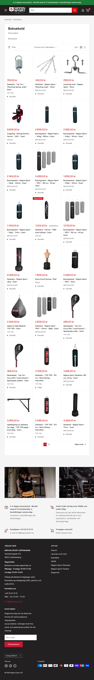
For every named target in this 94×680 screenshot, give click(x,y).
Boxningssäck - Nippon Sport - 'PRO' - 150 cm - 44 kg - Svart (75, 232)
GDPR (53, 561)
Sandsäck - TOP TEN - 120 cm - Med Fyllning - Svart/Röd (46, 427)
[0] (87, 10)
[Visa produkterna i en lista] (85, 47)
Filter (14, 47)
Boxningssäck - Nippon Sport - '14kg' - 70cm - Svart (18, 231)
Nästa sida (79, 444)
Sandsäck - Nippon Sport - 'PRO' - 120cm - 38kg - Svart (47, 327)
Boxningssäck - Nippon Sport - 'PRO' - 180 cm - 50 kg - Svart (47, 183)
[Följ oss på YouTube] (15, 665)
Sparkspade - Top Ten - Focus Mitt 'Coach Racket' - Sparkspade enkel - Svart (74, 328)
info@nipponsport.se (13, 601)
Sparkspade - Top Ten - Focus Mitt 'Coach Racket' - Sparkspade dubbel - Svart (18, 378)
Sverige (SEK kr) (11, 656)
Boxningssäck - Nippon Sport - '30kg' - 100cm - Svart (75, 181)
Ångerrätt (55, 572)
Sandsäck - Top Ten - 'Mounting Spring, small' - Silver (17, 87)
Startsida (8, 20)
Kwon (37, 282)
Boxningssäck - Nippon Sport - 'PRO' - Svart (75, 280)
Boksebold (17, 20)
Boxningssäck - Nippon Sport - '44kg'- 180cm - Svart (47, 135)
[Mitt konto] (83, 10)
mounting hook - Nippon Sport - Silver (73, 85)
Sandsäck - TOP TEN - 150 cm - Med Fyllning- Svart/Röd (46, 378)
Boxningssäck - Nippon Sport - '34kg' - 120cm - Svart (18, 181)
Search (54, 550)
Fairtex (10, 140)
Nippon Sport (40, 90)
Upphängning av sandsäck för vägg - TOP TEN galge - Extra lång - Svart (18, 427)
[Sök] (74, 10)
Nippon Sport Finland (60, 569)
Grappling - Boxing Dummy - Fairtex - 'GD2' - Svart (18, 135)
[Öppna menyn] (6, 10)
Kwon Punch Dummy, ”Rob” (46, 279)
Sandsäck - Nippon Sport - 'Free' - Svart (74, 426)
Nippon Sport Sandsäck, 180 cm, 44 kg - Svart (74, 376)
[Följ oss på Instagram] (10, 665)
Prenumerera (13, 644)
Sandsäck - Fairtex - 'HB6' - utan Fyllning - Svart (46, 231)
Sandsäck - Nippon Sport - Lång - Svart (17, 280)
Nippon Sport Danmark (60, 565)
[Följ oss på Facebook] (6, 665)
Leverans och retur (59, 554)
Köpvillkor (55, 558)
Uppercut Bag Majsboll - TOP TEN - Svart (17, 327)
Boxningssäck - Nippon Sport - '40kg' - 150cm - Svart (75, 135)
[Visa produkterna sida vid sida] (81, 47)
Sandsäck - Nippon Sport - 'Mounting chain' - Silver (46, 85)
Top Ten (10, 93)
